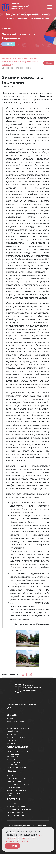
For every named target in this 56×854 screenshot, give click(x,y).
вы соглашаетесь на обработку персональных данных (23, 838)
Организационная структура (19, 728)
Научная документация (17, 790)
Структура (11, 775)
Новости (8, 44)
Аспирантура (12, 759)
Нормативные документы (18, 767)
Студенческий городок (16, 737)
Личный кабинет (14, 803)
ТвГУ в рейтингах (14, 725)
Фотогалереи (12, 740)
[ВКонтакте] (22, 674)
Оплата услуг (12, 734)
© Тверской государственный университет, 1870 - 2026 (27, 827)
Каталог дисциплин (15, 815)
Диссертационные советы (18, 784)
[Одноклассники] (26, 674)
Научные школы (14, 781)
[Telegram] (30, 674)
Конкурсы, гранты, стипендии (14, 794)
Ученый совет (12, 731)
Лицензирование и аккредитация (15, 763)
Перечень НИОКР (13, 787)
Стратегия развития (15, 722)
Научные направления (16, 778)
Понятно (12, 846)
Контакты (11, 743)
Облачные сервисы (15, 812)
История (10, 719)
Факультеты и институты (17, 751)
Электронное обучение (16, 806)
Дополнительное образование (14, 755)
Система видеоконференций (19, 809)
